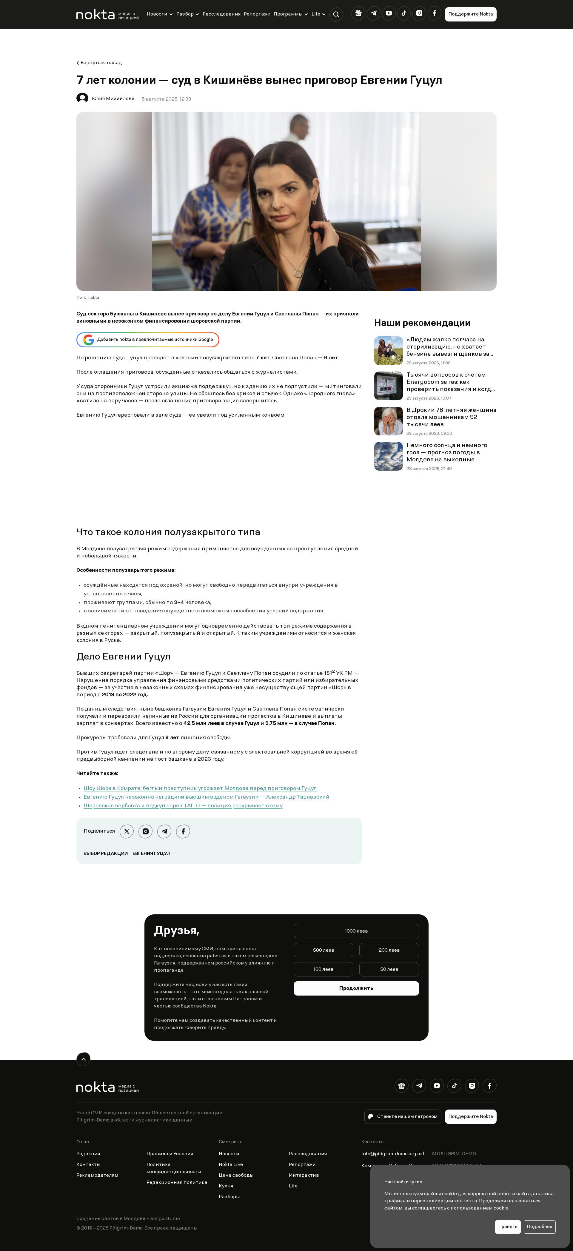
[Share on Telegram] (164, 831)
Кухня (226, 1186)
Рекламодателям (97, 1175)
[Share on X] (127, 831)
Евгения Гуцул (151, 853)
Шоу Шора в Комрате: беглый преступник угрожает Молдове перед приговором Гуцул (200, 788)
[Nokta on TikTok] (404, 13)
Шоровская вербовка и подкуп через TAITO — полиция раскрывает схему (183, 806)
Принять (507, 1227)
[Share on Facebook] (183, 831)
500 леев (323, 950)
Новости (157, 14)
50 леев (389, 969)
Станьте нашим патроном (407, 1116)
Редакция (88, 1154)
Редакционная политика (177, 1182)
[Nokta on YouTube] (389, 13)
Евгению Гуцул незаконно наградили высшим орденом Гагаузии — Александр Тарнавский (206, 797)
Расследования (222, 14)
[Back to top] (83, 1059)
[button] (336, 14)
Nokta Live (231, 1164)
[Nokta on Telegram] (373, 13)
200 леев (389, 950)
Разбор (185, 14)
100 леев (323, 969)
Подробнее (539, 1227)
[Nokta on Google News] (358, 13)
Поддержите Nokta (471, 14)
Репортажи (257, 14)
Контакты (88, 1164)
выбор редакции (106, 853)
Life (316, 14)
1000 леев (356, 931)
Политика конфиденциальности (174, 1168)
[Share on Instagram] (145, 831)
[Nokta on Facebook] (434, 13)
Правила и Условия (170, 1154)
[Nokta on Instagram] (419, 13)
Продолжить (356, 988)
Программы (288, 14)
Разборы (229, 1197)
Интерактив (304, 1175)
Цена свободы (236, 1175)
